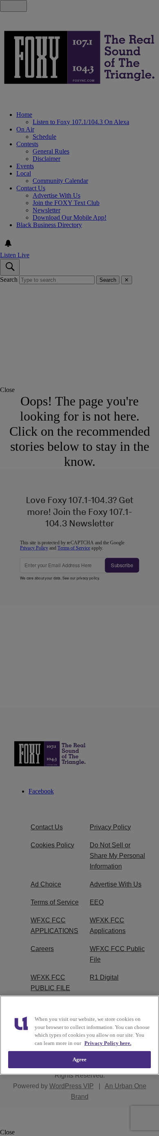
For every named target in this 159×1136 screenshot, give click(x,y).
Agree (80, 1059)
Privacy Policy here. (107, 1043)
